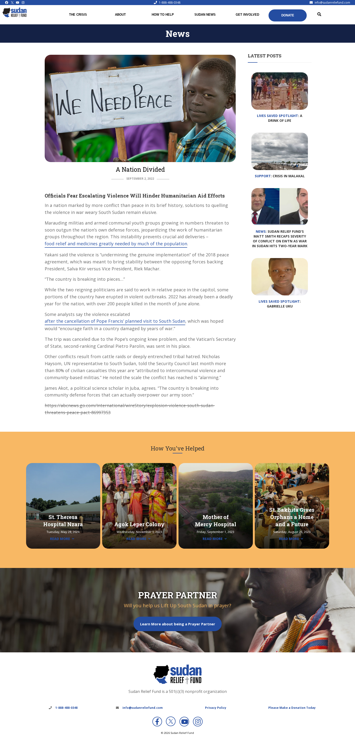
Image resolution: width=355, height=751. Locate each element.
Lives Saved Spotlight (277, 115)
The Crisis (78, 14)
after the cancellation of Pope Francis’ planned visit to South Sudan (115, 321)
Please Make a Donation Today (292, 708)
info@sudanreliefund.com (332, 2)
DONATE (287, 15)
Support (263, 176)
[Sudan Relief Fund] (14, 16)
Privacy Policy (215, 708)
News (261, 231)
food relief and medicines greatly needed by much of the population (116, 243)
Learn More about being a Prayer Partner (177, 623)
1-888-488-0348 (169, 2)
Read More (60, 538)
